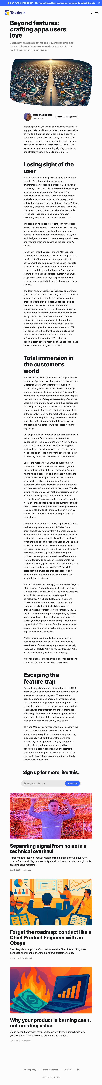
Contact (67, 1069)
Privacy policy (29, 1069)
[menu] (96, 13)
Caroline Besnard (43, 114)
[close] (99, 3)
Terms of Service (50, 1069)
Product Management (67, 117)
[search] (92, 13)
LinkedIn (78, 1070)
